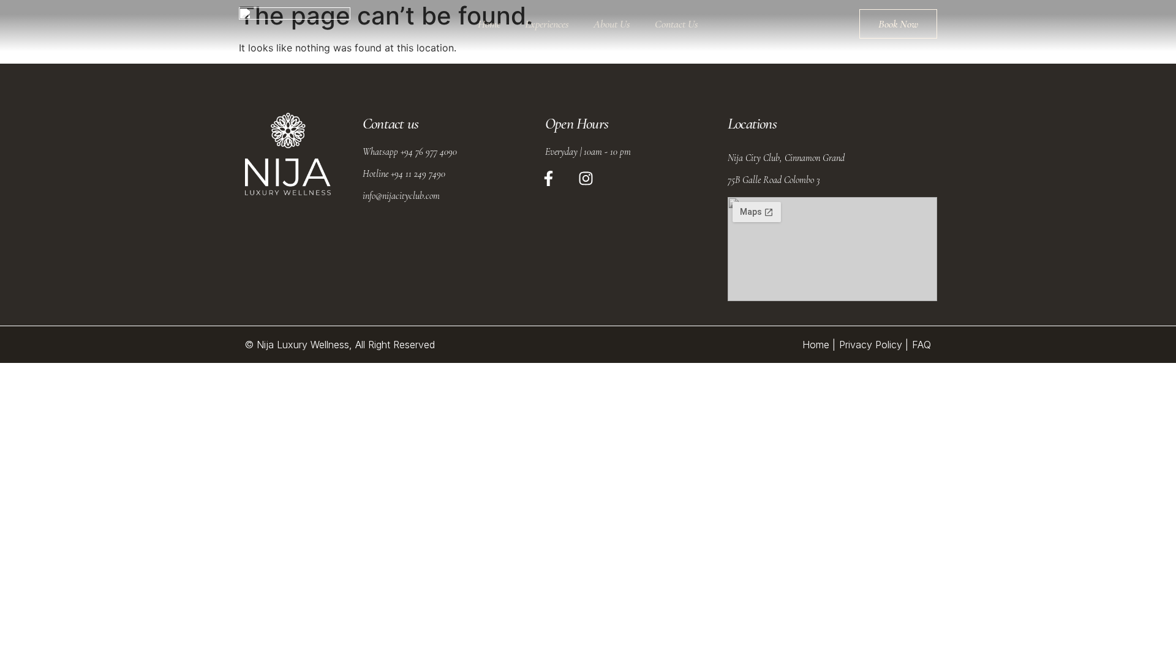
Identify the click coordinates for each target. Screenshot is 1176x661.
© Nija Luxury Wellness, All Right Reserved (340, 344)
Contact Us (676, 24)
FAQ (921, 344)
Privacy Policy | (873, 344)
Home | (818, 344)
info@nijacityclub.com (401, 196)
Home (489, 24)
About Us (612, 24)
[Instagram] (586, 178)
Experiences (547, 24)
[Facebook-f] (548, 178)
